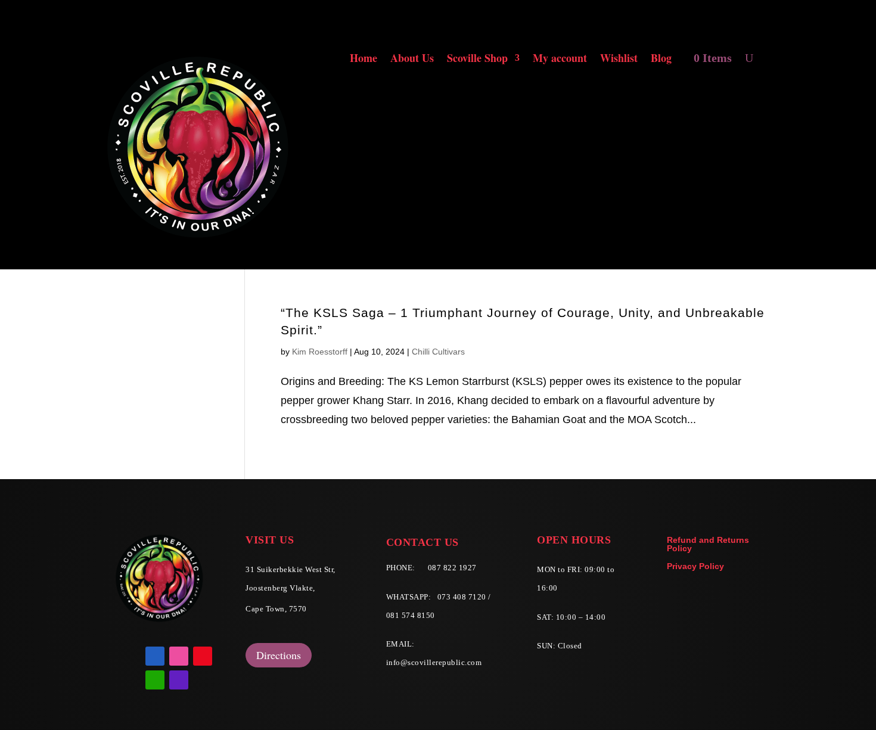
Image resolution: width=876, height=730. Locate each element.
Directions (278, 655)
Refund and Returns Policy (708, 544)
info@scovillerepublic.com (434, 662)
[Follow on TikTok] (178, 679)
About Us (412, 60)
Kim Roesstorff (319, 351)
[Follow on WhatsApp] (154, 679)
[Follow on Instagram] (178, 656)
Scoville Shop (477, 60)
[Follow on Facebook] (154, 656)
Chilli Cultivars (438, 351)
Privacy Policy (695, 566)
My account (560, 60)
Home (363, 60)
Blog (661, 60)
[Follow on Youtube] (202, 656)
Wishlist (619, 60)
